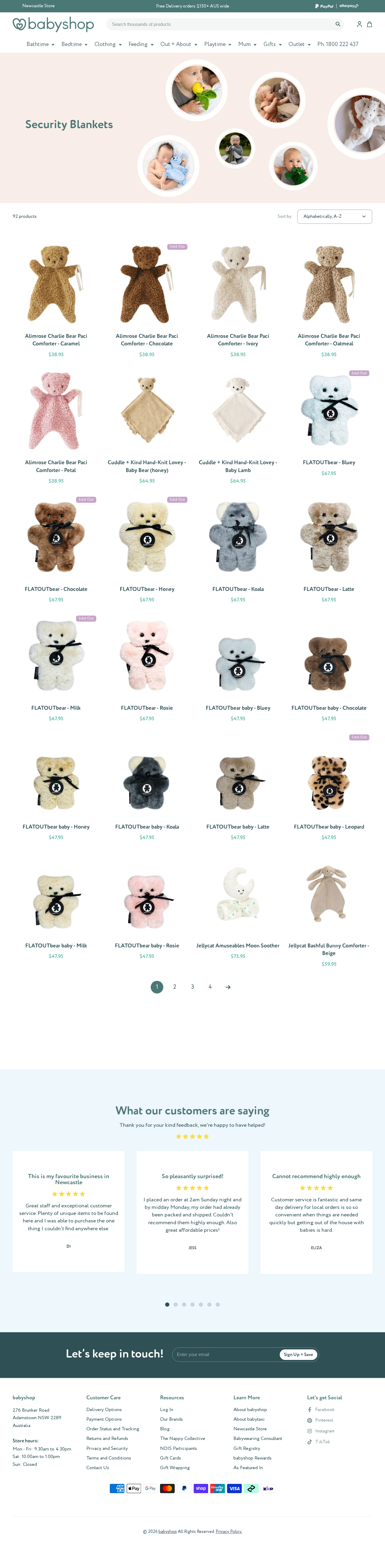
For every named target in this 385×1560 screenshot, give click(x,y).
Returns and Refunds (107, 1438)
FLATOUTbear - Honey (147, 551)
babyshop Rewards (252, 1458)
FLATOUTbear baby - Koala (147, 788)
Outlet (296, 44)
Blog (165, 1429)
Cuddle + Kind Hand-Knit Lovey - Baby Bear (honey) (147, 428)
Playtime (215, 44)
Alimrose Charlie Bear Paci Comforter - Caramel (56, 302)
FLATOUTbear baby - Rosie (147, 911)
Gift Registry (246, 1448)
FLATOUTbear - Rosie (147, 670)
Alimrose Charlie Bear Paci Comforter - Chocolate (147, 302)
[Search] (338, 24)
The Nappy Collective (182, 1438)
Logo (53, 24)
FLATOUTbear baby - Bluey (238, 670)
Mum (244, 44)
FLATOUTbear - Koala (238, 551)
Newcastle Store (38, 6)
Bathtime (37, 44)
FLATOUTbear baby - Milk (56, 911)
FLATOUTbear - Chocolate (56, 551)
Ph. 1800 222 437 (338, 44)
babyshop (168, 1532)
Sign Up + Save (298, 1354)
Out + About (175, 44)
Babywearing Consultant (257, 1438)
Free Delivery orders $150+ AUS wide (192, 6)
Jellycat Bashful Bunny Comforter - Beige (329, 911)
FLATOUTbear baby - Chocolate (329, 670)
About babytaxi (249, 1419)
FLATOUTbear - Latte (329, 551)
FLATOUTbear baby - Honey (56, 788)
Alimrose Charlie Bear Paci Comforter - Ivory (238, 302)
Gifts (269, 44)
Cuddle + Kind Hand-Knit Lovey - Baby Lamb (238, 428)
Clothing (105, 44)
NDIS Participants (178, 1448)
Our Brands (171, 1419)
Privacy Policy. (229, 1532)
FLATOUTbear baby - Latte (238, 788)
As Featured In (248, 1468)
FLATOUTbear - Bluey (329, 428)
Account (359, 24)
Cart (369, 24)
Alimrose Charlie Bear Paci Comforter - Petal (56, 428)
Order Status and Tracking (112, 1429)
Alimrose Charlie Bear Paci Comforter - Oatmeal (329, 302)
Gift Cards (170, 1458)
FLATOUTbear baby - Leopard (329, 788)
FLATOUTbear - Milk (56, 670)
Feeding (138, 44)
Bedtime (71, 44)
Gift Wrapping (175, 1468)
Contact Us (97, 1468)
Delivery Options (104, 1410)
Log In (166, 1410)
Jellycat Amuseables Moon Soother (238, 911)
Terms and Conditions (108, 1458)
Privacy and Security (107, 1448)
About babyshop (250, 1410)
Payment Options (104, 1419)
